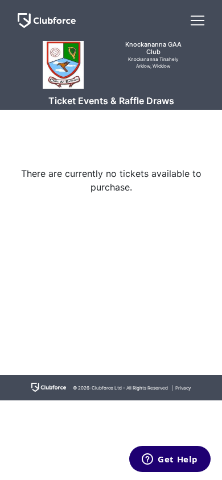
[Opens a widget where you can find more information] (170, 460)
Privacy (183, 388)
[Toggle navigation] (197, 20)
